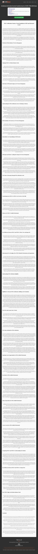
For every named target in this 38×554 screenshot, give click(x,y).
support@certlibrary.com (19, 545)
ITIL (11, 12)
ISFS (12, 10)
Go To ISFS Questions (19, 17)
